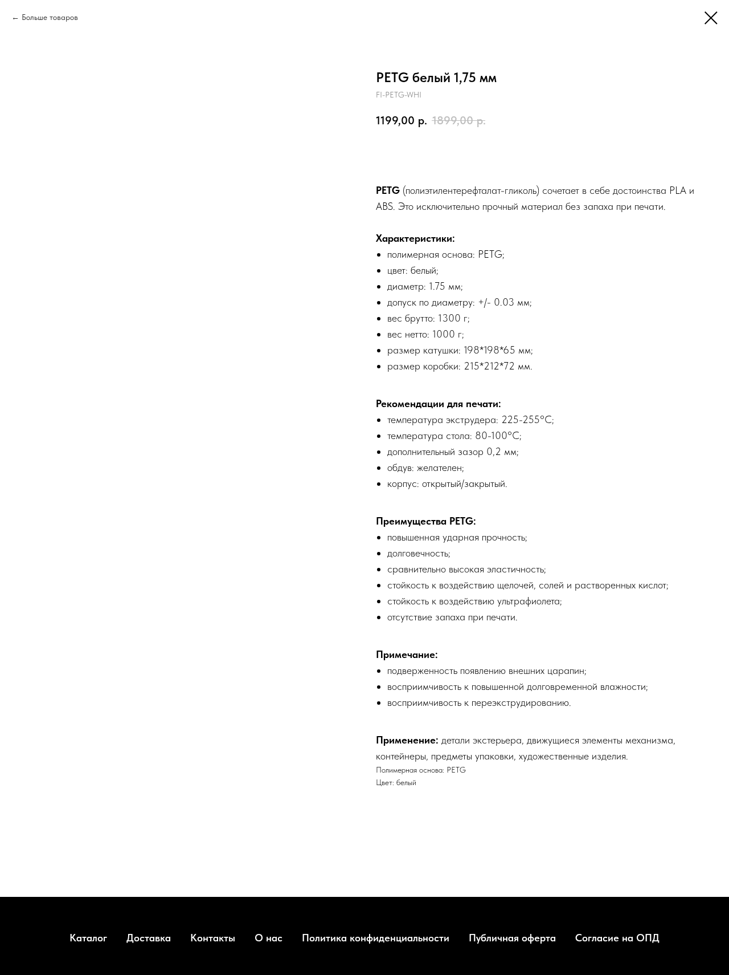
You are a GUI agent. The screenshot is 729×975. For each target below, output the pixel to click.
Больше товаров (50, 17)
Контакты (212, 938)
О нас (268, 938)
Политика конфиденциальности (375, 938)
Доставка (148, 938)
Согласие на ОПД (617, 938)
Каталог (88, 938)
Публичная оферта (512, 938)
